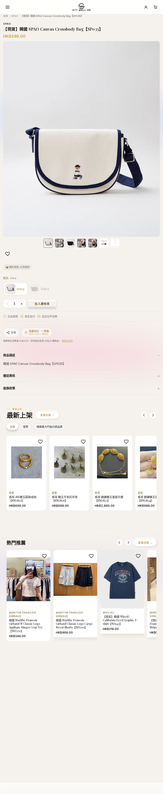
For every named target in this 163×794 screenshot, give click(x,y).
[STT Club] (146, 7)
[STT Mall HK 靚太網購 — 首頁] (81, 7)
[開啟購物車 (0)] (155, 7)
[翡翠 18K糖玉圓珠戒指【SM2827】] (26, 473)
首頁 (5, 16)
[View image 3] (70, 243)
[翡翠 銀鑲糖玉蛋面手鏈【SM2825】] (112, 473)
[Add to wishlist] (7, 253)
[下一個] (152, 415)
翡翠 (25, 426)
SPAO (14, 16)
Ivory (20, 289)
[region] (81, 139)
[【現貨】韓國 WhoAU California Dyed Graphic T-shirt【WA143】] (122, 592)
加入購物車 (42, 303)
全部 (12, 426)
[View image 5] (92, 243)
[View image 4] (81, 243)
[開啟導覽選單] (7, 7)
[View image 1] (48, 243)
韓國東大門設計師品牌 (49, 426)
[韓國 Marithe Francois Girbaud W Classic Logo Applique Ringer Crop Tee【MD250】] (28, 595)
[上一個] (144, 415)
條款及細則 (67, 341)
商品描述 (9, 355)
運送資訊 (9, 376)
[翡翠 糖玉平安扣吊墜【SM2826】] (69, 473)
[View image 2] (59, 243)
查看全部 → (145, 542)
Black (45, 289)
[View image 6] (104, 243)
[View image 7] (115, 243)
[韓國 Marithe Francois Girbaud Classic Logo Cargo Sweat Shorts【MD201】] (75, 593)
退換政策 (9, 388)
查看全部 (45, 415)
